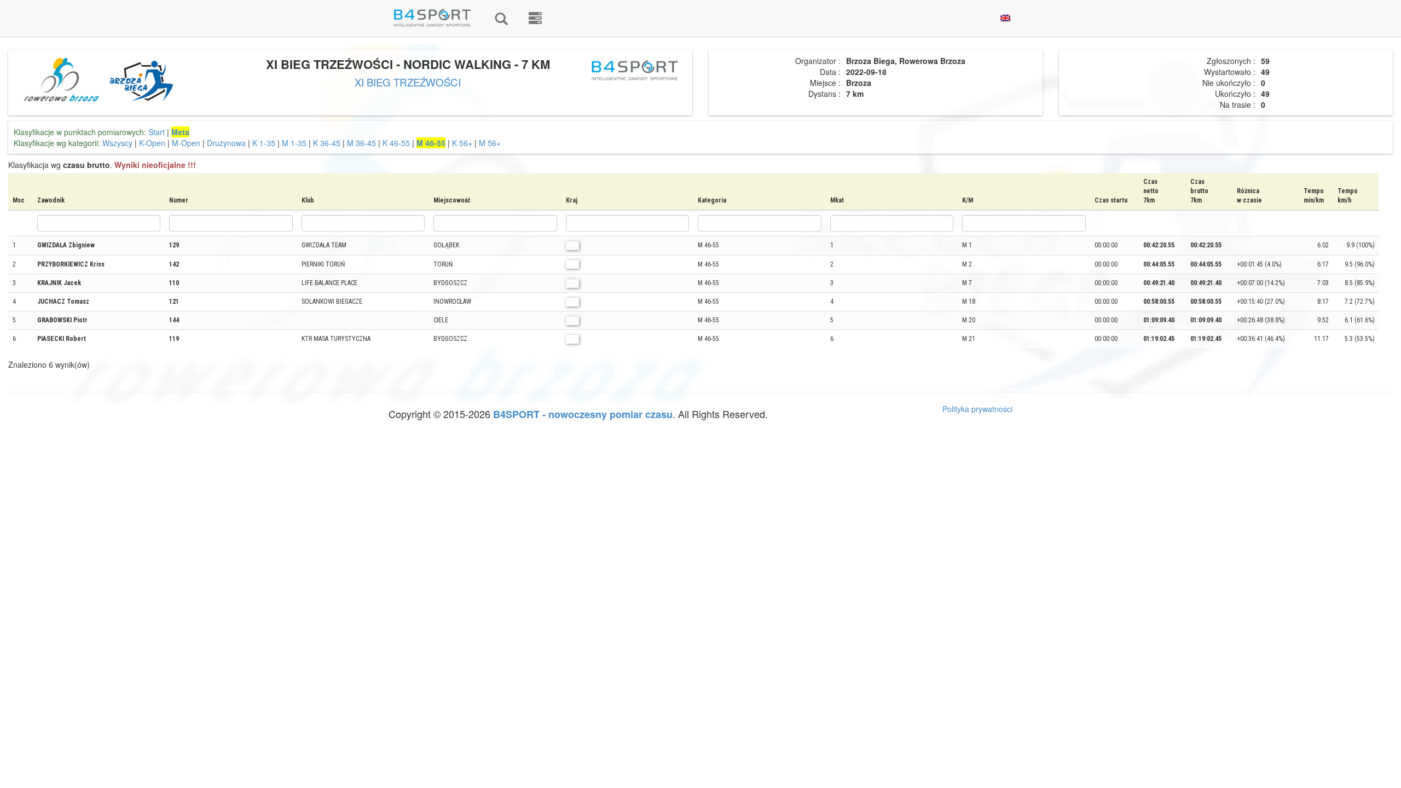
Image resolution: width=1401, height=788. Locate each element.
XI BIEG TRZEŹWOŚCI (408, 82)
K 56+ (462, 142)
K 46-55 (396, 142)
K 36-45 (326, 142)
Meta (180, 131)
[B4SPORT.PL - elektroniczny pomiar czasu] (535, 18)
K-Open (152, 142)
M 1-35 (294, 142)
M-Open (186, 142)
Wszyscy (117, 142)
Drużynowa (226, 142)
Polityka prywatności (977, 408)
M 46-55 (430, 142)
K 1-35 (263, 142)
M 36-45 (361, 142)
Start (156, 131)
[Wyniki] (501, 18)
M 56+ (490, 142)
